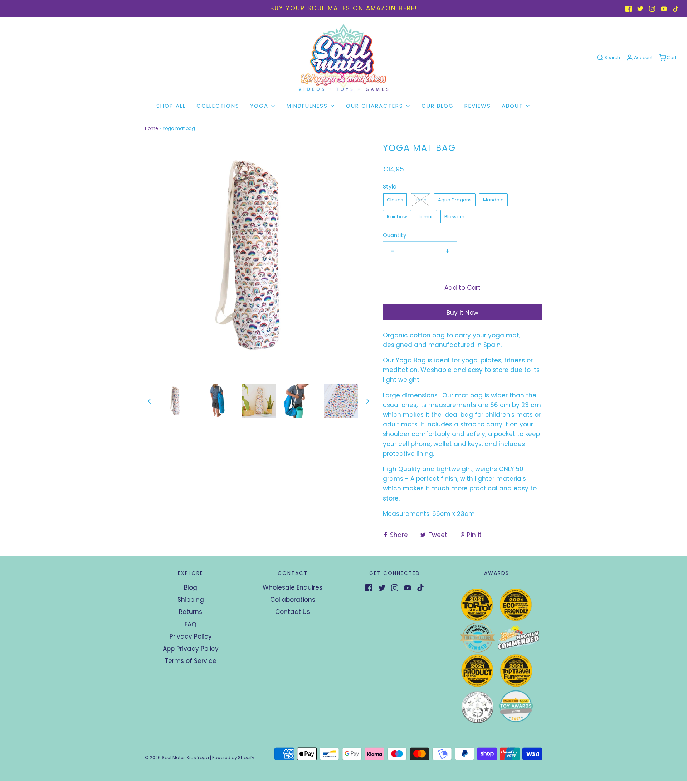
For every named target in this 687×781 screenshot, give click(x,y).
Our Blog (438, 105)
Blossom (454, 216)
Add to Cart (462, 287)
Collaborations (292, 599)
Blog (190, 587)
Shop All (171, 105)
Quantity (394, 235)
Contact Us (292, 611)
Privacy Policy (191, 636)
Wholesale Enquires (292, 587)
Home (151, 128)
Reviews (477, 105)
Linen (421, 199)
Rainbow (397, 216)
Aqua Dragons (455, 199)
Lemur (426, 216)
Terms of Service (190, 660)
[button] (149, 401)
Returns (190, 611)
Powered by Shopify (233, 758)
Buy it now (462, 312)
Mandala (493, 199)
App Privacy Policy (191, 648)
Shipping (190, 599)
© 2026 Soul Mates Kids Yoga (177, 758)
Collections (217, 105)
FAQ (190, 624)
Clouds (395, 199)
